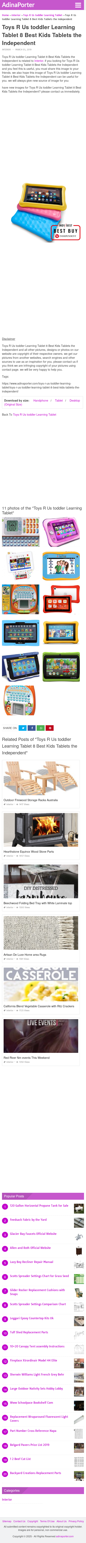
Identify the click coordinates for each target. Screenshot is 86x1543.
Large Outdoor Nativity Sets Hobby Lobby (36, 1388)
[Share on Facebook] (32, 728)
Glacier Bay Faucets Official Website (33, 1234)
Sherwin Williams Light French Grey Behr (37, 1374)
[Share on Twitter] (23, 728)
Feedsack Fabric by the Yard (28, 1220)
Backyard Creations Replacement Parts (35, 1473)
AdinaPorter (18, 4)
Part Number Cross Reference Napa (33, 1431)
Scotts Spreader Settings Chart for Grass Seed (39, 1276)
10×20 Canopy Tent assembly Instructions (37, 1346)
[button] (78, 5)
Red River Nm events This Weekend (27, 1058)
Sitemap (6, 1521)
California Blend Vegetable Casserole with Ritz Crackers (39, 1006)
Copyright (32, 1521)
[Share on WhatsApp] (41, 728)
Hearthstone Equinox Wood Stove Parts (29, 851)
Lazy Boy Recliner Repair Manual (31, 1262)
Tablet (59, 400)
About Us (62, 1521)
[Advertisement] (43, 139)
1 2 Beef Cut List (20, 1459)
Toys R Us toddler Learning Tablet (34, 414)
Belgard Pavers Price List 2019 (29, 1445)
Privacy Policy (76, 1521)
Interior (6, 49)
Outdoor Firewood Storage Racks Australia (31, 800)
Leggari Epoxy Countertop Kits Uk (32, 1318)
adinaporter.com (65, 1536)
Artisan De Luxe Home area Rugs (25, 955)
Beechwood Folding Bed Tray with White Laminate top (38, 903)
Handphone (40, 400)
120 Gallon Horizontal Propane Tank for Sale (39, 1205)
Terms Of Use (47, 1521)
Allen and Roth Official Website (30, 1248)
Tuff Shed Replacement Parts (29, 1332)
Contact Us (19, 1521)
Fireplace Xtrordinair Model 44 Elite (33, 1360)
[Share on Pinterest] (50, 728)
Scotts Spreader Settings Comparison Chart (38, 1304)
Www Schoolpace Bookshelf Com (31, 1402)
